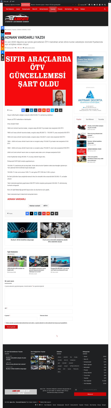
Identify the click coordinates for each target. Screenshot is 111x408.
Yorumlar (101, 119)
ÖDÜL (59, 371)
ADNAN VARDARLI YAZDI (94, 149)
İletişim (83, 9)
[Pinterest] (40, 110)
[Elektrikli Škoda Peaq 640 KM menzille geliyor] (42, 367)
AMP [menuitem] (13, 1)
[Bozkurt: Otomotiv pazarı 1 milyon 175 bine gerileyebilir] (50, 358)
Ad (6, 308)
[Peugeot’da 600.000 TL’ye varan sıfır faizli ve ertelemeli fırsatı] (60, 261)
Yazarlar (52, 9)
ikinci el (66, 360)
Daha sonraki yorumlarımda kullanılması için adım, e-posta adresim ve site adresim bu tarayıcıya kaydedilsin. (36, 323)
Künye (76, 9)
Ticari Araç (87, 375)
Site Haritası (68, 9)
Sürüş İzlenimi (44, 9)
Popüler (78, 119)
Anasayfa (8, 29)
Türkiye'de (75, 369)
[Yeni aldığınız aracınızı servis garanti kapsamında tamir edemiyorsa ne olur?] (38, 261)
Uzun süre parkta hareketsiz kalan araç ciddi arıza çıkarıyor (95, 158)
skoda (59, 369)
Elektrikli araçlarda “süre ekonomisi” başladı (42, 4)
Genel (18, 9)
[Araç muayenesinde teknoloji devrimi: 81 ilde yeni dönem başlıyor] (34, 367)
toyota (69, 369)
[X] (27, 110)
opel (59, 363)
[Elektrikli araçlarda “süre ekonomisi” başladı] (42, 362)
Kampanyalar (26, 9)
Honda (75, 357)
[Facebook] (23, 110)
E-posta (7, 315)
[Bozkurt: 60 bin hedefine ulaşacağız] (81, 143)
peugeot (60, 366)
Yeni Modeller (87, 383)
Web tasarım (47, 402)
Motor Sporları (88, 364)
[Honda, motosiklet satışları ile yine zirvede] (81, 128)
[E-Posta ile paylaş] (56, 110)
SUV (64, 369)
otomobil (64, 363)
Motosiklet (87, 367)
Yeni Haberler (10, 9)
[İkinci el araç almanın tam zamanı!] (81, 136)
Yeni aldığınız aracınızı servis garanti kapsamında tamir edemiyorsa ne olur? (37, 270)
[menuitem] (1, 1)
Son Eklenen (90, 119)
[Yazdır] (60, 110)
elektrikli (66, 357)
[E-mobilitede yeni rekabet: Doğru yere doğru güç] (34, 362)
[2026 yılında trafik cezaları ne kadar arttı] (17, 261)
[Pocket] (48, 110)
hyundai (60, 360)
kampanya (72, 360)
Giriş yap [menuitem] (6, 1)
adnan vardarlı (35, 206)
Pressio (60, 9)
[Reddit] (44, 110)
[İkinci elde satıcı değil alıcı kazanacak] (42, 358)
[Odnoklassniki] (2, 48)
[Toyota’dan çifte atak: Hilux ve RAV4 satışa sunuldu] (50, 367)
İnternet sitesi (44, 315)
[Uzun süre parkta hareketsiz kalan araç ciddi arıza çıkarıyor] (81, 159)
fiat (71, 357)
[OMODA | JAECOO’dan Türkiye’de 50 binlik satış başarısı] (34, 358)
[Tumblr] (35, 110)
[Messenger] (2, 52)
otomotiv (71, 363)
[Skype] (52, 110)
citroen (59, 357)
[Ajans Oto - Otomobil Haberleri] (17, 18)
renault (66, 366)
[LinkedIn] (31, 110)
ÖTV (45, 206)
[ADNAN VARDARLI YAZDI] (81, 151)
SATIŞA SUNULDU (74, 366)
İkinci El (35, 9)
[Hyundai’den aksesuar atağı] (50, 362)
